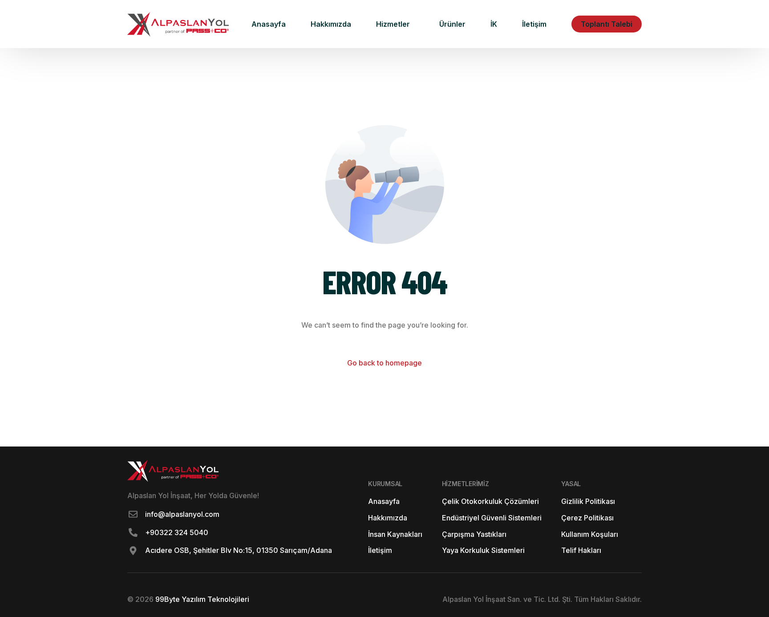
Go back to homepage (384, 362)
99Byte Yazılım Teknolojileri (201, 599)
